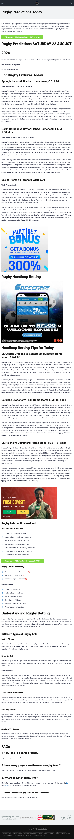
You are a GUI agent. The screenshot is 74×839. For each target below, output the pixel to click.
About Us (28, 835)
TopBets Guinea (6, 833)
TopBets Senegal (17, 833)
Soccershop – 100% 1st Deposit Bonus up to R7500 (22, 561)
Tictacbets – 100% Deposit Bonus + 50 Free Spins (22, 37)
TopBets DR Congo (54, 833)
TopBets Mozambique (30, 833)
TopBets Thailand (7, 835)
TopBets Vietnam (65, 833)
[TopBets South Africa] (37, 3)
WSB (6, 786)
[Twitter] (69, 817)
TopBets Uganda (49, 832)
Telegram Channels (19, 835)
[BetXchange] (24, 249)
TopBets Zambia (42, 833)
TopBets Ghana (27, 832)
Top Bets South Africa (41, 829)
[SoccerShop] (32, 312)
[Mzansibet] (29, 503)
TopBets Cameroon (61, 832)
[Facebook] (63, 817)
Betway (68, 783)
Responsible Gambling (39, 835)
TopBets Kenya (6, 832)
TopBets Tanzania (38, 832)
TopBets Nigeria (17, 832)
